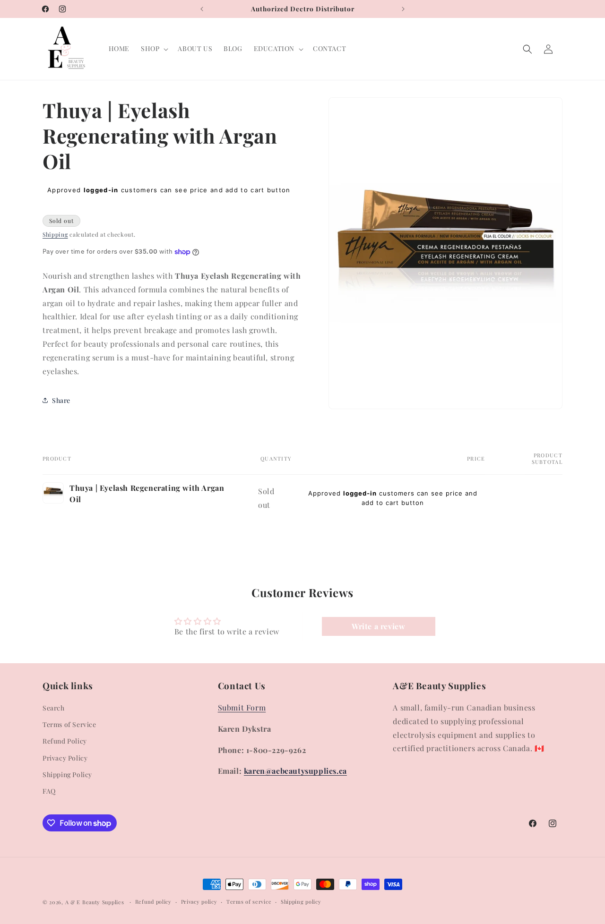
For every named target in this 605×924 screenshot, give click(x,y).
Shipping (55, 234)
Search (54, 707)
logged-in (101, 190)
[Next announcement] (403, 9)
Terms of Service (69, 724)
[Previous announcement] (201, 9)
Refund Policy (65, 741)
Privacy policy (199, 901)
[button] (153, 49)
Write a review (378, 626)
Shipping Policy (67, 774)
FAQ (49, 791)
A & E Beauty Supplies (94, 902)
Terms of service (248, 901)
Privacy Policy (65, 757)
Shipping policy (301, 901)
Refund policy (153, 901)
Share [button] (61, 400)
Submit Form (242, 707)
